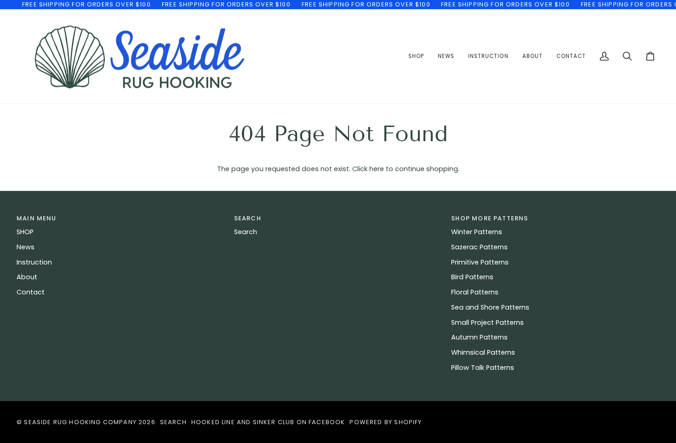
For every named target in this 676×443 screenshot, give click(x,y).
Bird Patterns (472, 277)
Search (245, 231)
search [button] (247, 218)
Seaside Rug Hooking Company (80, 422)
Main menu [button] (37, 218)
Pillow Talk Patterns (482, 367)
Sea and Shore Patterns (490, 307)
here (376, 168)
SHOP (25, 231)
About (27, 277)
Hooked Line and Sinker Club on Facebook (268, 422)
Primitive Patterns (480, 262)
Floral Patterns (474, 292)
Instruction (34, 262)
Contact (31, 292)
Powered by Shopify (385, 422)
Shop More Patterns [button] (489, 218)
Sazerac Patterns (479, 247)
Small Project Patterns (487, 322)
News (25, 247)
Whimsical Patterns (483, 352)
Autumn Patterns (479, 337)
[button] (488, 56)
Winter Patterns (476, 231)
